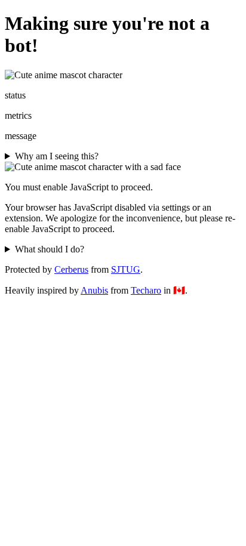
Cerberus (71, 269)
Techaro (146, 290)
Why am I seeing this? (57, 156)
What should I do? (49, 249)
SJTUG (125, 269)
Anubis (94, 290)
